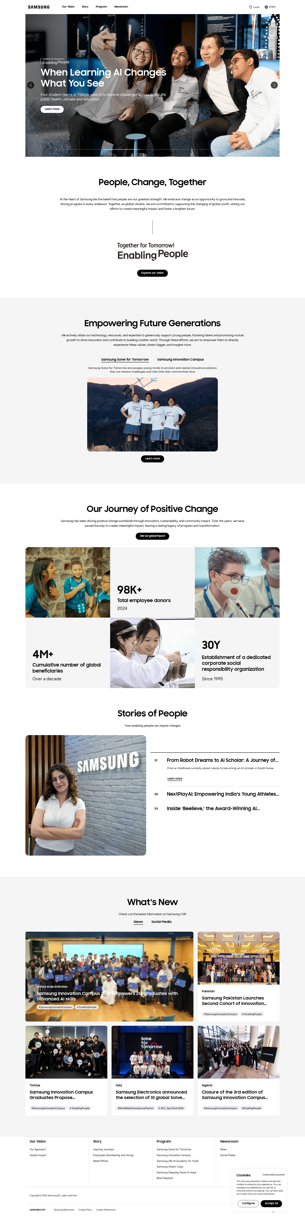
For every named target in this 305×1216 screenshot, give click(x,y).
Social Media (227, 1155)
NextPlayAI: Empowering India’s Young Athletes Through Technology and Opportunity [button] (221, 795)
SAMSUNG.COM (37, 1210)
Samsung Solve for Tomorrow (174, 1149)
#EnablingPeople (251, 1108)
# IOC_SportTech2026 (171, 1108)
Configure (248, 1203)
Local (256, 7)
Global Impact (38, 1155)
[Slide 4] (220, 147)
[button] (30, 85)
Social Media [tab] (161, 922)
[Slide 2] (126, 147)
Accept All (271, 1203)
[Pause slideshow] (247, 149)
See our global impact (152, 536)
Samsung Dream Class (170, 1166)
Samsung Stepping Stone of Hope (176, 1172)
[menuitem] (68, 7)
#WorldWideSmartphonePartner (136, 1108)
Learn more (54, 115)
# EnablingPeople (87, 1007)
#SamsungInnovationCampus (55, 1007)
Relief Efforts (100, 1161)
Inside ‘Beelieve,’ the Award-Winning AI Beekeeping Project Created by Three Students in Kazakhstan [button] (222, 809)
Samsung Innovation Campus (174, 1155)
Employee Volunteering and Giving (113, 1155)
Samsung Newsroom (64, 1210)
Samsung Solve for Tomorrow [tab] (125, 359)
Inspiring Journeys (103, 1149)
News (223, 1149)
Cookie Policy (85, 1210)
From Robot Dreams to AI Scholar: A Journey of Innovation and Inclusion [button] (221, 761)
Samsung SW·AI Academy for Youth (178, 1161)
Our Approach (38, 1149)
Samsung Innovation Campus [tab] (180, 359)
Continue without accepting (274, 1174)
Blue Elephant (165, 1178)
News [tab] (138, 922)
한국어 (272, 6)
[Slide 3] (173, 147)
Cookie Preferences (105, 1210)
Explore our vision (152, 273)
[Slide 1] (78, 147)
